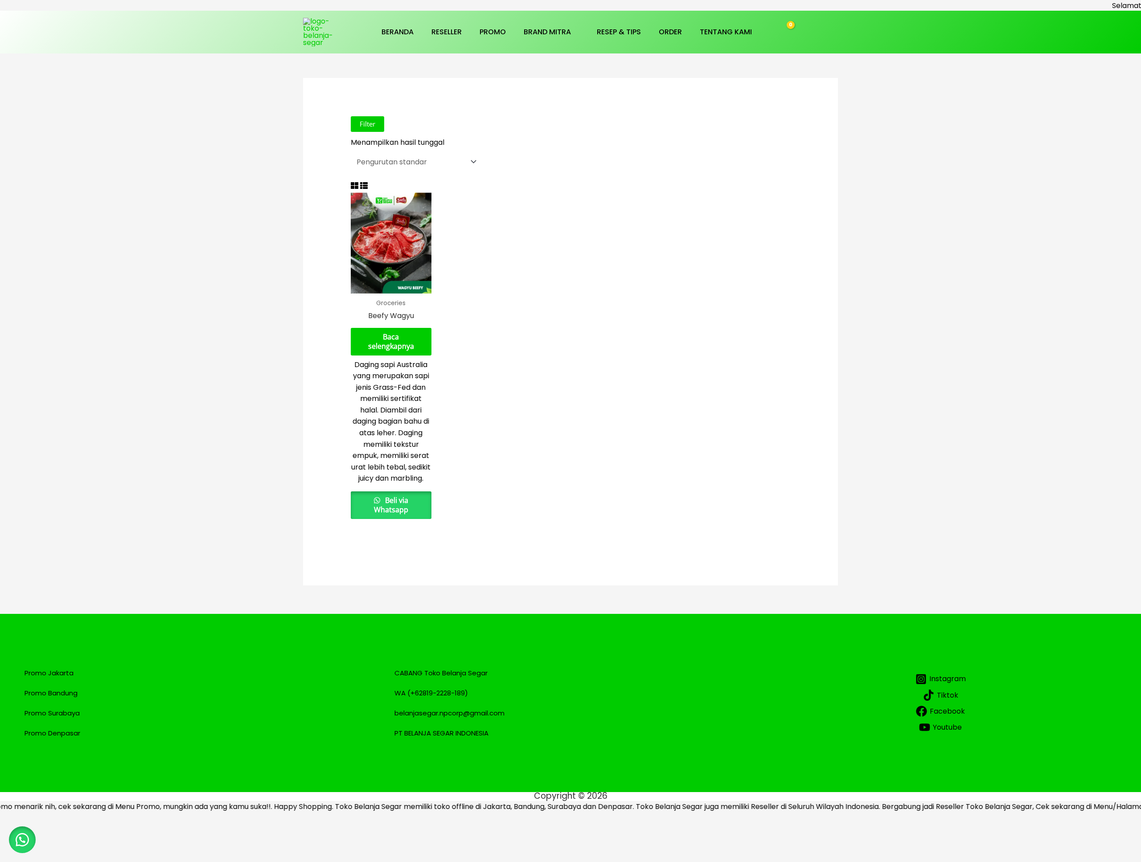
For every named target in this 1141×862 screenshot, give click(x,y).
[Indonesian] (833, 26)
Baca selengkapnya (391, 341)
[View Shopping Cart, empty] (785, 32)
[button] (575, 32)
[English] (833, 37)
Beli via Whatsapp (391, 505)
